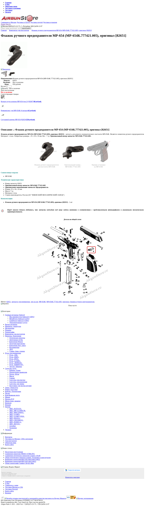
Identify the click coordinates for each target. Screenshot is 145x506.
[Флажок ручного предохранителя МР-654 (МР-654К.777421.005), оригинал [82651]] (14, 68)
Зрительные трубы (16, 340)
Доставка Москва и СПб (14, 487)
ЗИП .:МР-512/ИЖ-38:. (17, 410)
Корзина (8, 493)
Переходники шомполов (18, 372)
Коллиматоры (14, 347)
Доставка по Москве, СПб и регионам (19, 439)
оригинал (66, 302)
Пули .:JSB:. (13, 355)
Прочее (7, 407)
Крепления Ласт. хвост (17, 345)
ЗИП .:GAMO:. (14, 414)
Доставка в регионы (13, 8)
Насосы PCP (9, 399)
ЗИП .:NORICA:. (15, 422)
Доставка (8, 10)
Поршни (8, 330)
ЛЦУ (11, 349)
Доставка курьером (50, 22)
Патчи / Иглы (14, 374)
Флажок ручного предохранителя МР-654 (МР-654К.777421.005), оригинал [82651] (62, 30)
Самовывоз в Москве (8, 22)
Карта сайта (9, 445)
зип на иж (34, 302)
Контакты (8, 437)
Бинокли (8, 403)
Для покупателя (11, 441)
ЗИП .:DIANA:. (14, 418)
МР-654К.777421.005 (54, 302)
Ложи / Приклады (11, 388)
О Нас (7, 4)
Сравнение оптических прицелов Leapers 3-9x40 (22, 456)
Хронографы (9, 332)
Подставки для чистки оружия (20, 386)
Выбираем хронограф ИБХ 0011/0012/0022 (20, 461)
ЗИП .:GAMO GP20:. (17, 416)
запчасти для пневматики (21, 302)
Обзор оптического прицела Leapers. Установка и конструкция (28, 457)
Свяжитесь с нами (11, 485)
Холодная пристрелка (17, 343)
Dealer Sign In (6, 24)
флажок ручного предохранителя (82, 302)
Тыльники (13, 428)
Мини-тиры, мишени (12, 401)
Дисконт (8, 430)
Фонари (8, 405)
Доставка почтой (36, 22)
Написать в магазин (72, 477)
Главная (8, 3)
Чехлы (7, 393)
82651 (8, 302)
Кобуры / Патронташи (13, 391)
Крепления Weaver (16, 342)
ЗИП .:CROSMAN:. (16, 420)
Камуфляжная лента (12, 395)
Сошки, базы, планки (17, 351)
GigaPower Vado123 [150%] (19, 321)
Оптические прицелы (17, 338)
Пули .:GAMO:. (15, 361)
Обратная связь (11, 6)
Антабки (12, 426)
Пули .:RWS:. (14, 359)
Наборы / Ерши (14, 370)
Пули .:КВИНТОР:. (16, 365)
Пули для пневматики (13, 353)
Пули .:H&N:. (14, 357)
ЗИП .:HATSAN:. (15, 409)
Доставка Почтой (11, 489)
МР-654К (42, 302)
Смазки (12, 378)
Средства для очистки (17, 380)
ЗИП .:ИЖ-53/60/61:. (16, 412)
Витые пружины (11, 324)
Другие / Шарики (15, 366)
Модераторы (9, 328)
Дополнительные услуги (18, 322)
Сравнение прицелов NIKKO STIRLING (20, 454)
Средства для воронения (18, 382)
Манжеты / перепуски (13, 326)
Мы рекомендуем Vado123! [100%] (21, 317)
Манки (7, 397)
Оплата (8, 12)
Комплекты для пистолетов (19, 30)
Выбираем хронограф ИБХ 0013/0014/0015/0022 (22, 459)
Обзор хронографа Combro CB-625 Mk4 (19, 463)
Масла (11, 376)
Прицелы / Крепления (13, 336)
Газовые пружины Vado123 (15, 315)
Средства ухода (10, 368)
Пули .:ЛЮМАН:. (15, 363)
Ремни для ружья (11, 389)
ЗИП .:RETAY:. (14, 424)
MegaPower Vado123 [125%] (19, 319)
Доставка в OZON (23, 22)
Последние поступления (14, 452)
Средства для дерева (16, 384)
